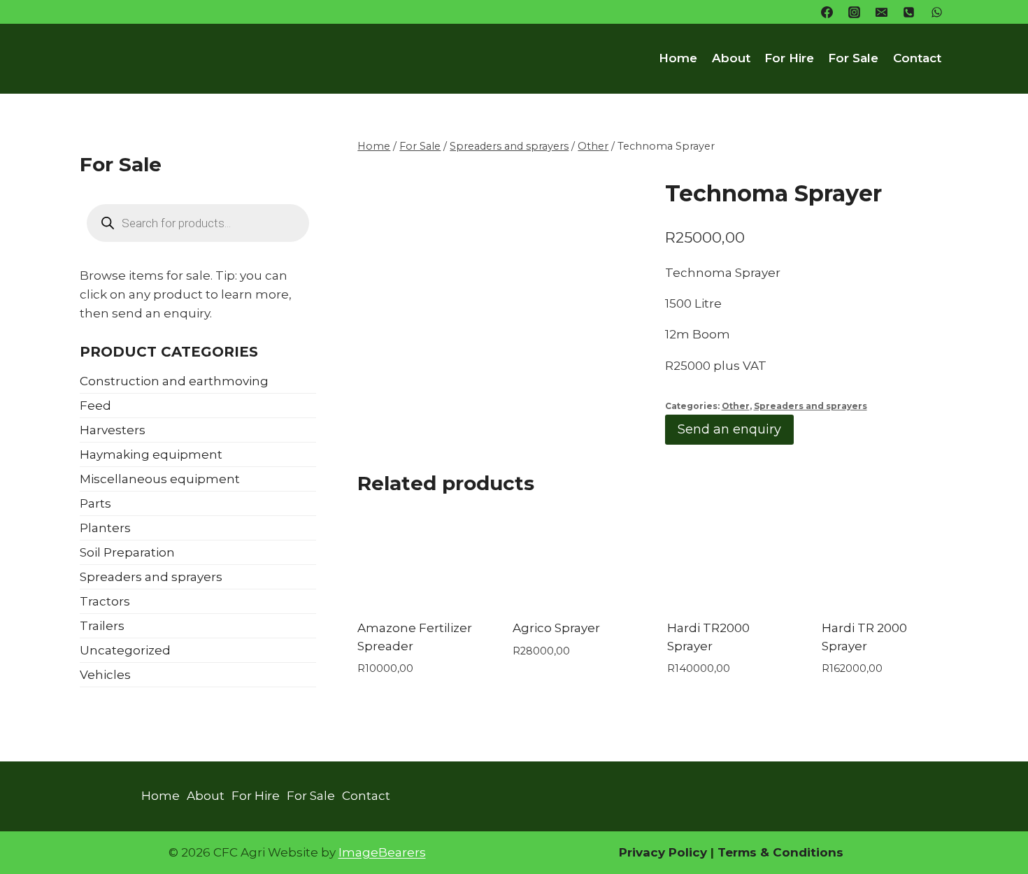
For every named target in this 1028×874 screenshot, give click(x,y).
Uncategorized (125, 650)
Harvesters (112, 430)
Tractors (105, 601)
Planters (105, 528)
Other (736, 406)
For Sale (853, 58)
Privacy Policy (663, 852)
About (731, 58)
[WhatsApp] (936, 12)
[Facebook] (827, 12)
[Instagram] (854, 12)
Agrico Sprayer (556, 628)
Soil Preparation (127, 552)
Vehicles (105, 675)
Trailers (102, 626)
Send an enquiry (729, 429)
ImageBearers (382, 852)
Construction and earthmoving (174, 381)
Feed (95, 406)
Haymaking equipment (151, 454)
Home (678, 58)
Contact (917, 58)
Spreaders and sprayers (810, 406)
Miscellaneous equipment (160, 479)
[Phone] (909, 12)
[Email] (882, 12)
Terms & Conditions (778, 852)
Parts (95, 503)
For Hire (789, 58)
